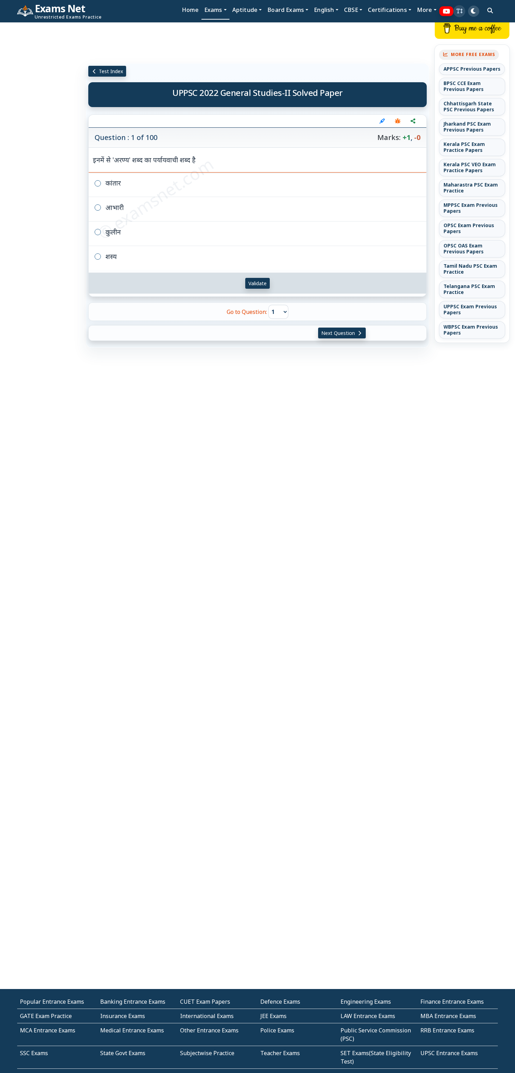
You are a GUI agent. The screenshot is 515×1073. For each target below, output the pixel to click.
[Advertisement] (43, 128)
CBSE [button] (351, 10)
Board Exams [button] (285, 10)
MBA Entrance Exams (448, 1016)
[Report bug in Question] (397, 121)
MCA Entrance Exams (47, 1030)
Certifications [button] (387, 10)
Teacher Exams (280, 1053)
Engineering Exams (366, 1001)
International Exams (207, 1016)
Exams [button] (213, 10)
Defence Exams (280, 1001)
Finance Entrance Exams (452, 1001)
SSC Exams (34, 1053)
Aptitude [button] (245, 10)
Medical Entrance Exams (132, 1030)
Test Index (110, 71)
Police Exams (277, 1030)
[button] (459, 11)
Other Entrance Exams (209, 1030)
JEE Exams (273, 1016)
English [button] (324, 10)
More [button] (424, 10)
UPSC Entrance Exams (449, 1053)
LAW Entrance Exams (368, 1016)
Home (190, 10)
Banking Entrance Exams (132, 1001)
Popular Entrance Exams (52, 1001)
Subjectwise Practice (207, 1053)
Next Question (338, 333)
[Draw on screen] (382, 121)
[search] (490, 10)
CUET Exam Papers (205, 1001)
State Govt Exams (122, 1053)
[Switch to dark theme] (473, 11)
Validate (257, 283)
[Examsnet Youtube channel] (446, 11)
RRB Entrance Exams (447, 1030)
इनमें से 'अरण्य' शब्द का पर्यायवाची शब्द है (144, 159)
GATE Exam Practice (46, 1016)
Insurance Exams (122, 1016)
